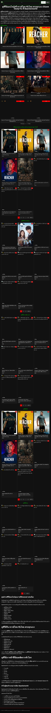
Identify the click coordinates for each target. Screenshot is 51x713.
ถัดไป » (31, 217)
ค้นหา (48, 2)
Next (29, 123)
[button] (22, 2)
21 (28, 217)
